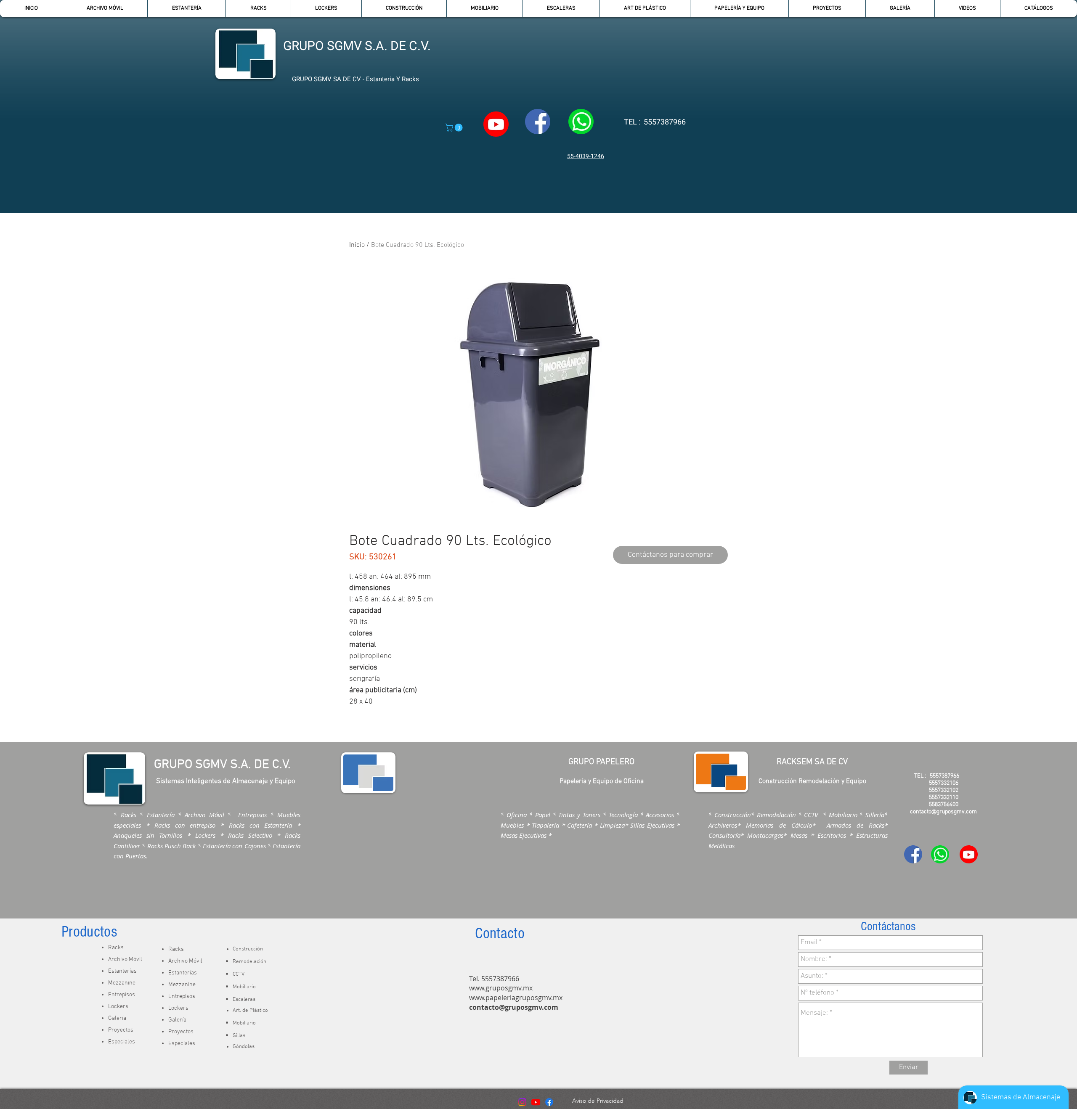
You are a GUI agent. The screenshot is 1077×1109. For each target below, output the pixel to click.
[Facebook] (549, 1102)
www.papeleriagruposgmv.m (514, 997)
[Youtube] (536, 1102)
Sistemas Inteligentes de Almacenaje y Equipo (225, 781)
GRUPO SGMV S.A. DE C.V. (357, 46)
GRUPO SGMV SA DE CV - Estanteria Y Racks (355, 79)
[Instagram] (522, 1102)
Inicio (357, 245)
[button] (186, 8)
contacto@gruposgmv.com (513, 1007)
